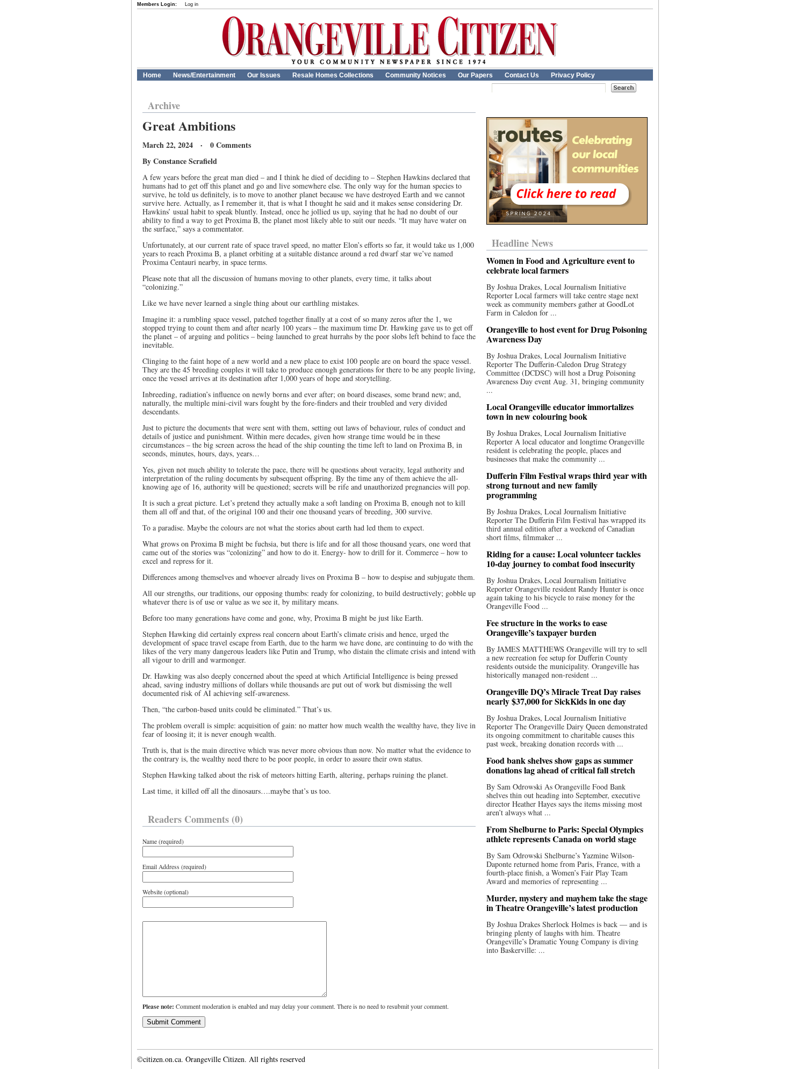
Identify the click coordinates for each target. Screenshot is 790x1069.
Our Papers (475, 75)
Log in (191, 4)
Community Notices (415, 75)
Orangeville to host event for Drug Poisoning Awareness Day (566, 334)
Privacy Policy (573, 75)
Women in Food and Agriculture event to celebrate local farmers (560, 265)
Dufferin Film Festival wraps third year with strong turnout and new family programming (566, 485)
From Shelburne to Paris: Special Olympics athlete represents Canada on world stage (564, 834)
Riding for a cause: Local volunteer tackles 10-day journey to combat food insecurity (563, 559)
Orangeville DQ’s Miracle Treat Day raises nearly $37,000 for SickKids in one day (563, 696)
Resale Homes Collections (333, 75)
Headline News (522, 243)
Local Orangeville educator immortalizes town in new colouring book (560, 411)
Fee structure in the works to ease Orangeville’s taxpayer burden (546, 627)
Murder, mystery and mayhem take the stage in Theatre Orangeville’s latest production (567, 903)
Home (152, 75)
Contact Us (522, 75)
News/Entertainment (204, 75)
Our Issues (264, 75)
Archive (164, 105)
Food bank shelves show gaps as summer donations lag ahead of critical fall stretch (560, 765)
